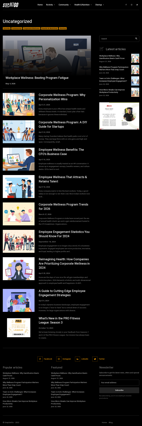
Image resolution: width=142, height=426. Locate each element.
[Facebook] (126, 5)
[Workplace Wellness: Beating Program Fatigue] (47, 60)
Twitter (102, 359)
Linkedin (84, 359)
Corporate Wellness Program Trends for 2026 (63, 206)
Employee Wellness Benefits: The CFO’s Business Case (61, 152)
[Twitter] (137, 5)
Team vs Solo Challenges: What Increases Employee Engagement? (113, 79)
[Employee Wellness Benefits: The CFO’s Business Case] (19, 159)
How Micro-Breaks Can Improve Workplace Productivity (112, 91)
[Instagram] (132, 5)
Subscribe (119, 390)
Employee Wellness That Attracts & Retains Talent (63, 179)
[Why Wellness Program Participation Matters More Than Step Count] (135, 69)
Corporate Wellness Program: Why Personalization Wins (62, 97)
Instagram (67, 359)
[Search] (136, 39)
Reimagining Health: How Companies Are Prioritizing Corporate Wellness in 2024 (64, 263)
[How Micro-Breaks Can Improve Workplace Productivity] (135, 92)
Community (16, 28)
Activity (7, 28)
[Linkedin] (77, 358)
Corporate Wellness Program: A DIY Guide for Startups (63, 124)
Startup (63, 28)
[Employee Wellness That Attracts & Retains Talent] (19, 186)
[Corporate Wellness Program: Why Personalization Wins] (19, 104)
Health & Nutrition (49, 28)
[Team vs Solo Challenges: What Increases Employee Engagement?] (135, 81)
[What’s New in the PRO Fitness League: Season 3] (19, 327)
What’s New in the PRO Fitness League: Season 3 (59, 320)
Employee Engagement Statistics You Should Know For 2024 (64, 234)
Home (104, 422)
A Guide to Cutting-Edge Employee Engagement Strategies (62, 293)
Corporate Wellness (32, 28)
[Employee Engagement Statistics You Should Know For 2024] (19, 241)
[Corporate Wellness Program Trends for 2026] (19, 213)
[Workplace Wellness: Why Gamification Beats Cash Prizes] (135, 58)
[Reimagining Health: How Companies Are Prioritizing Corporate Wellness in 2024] (19, 268)
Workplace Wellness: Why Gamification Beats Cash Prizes (112, 57)
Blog (111, 422)
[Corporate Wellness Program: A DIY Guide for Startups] (19, 131)
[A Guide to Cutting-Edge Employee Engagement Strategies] (19, 300)
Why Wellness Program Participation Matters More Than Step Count (113, 68)
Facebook (48, 359)
